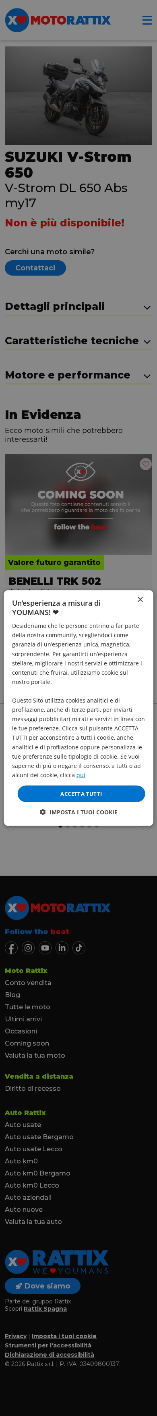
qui (80, 774)
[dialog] (78, 708)
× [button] (140, 599)
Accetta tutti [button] (81, 793)
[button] (79, 812)
